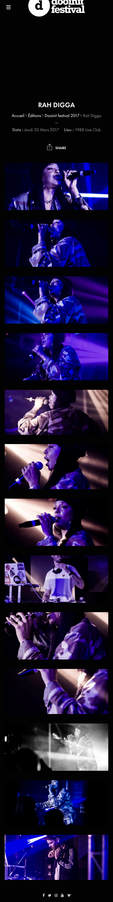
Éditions (34, 116)
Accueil (18, 116)
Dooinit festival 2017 (62, 116)
